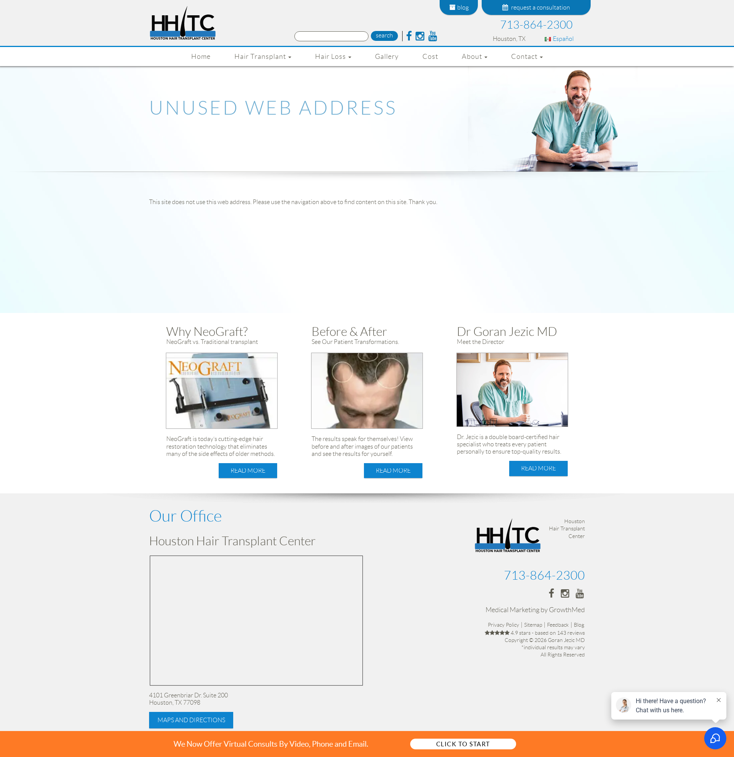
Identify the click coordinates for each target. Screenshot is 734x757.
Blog (579, 625)
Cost (430, 56)
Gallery (387, 56)
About (473, 56)
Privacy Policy (503, 625)
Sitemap (533, 625)
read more (248, 470)
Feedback (558, 625)
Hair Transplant (260, 56)
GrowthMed (567, 610)
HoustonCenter (567, 528)
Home (201, 56)
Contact (525, 56)
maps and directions (191, 720)
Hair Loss (331, 56)
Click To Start (463, 744)
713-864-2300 (536, 25)
